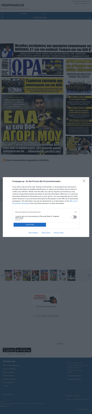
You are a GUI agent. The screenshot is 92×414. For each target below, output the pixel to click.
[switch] (74, 217)
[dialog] (46, 207)
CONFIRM (30, 225)
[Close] (85, 181)
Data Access (46, 233)
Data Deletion (33, 233)
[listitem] (46, 212)
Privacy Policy (59, 233)
